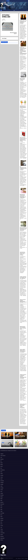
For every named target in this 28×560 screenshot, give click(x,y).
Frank (5, 38)
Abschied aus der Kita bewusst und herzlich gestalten (23, 107)
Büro (1, 468)
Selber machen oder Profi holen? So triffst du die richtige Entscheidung (23, 406)
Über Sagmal (26, 558)
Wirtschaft (2, 536)
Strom (1, 523)
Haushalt (2, 484)
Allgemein (2, 453)
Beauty (2, 462)
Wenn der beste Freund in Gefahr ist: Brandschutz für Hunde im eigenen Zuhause (23, 139)
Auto (1, 457)
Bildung (2, 464)
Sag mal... (3, 7)
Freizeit (2, 477)
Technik (2, 525)
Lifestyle (2, 493)
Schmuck (2, 518)
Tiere (1, 527)
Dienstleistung (17, 434)
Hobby (1, 486)
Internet (2, 489)
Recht (1, 514)
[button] (1, 558)
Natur (1, 507)
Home (16, 558)
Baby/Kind (2, 459)
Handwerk (2, 482)
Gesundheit (2, 480)
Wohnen (3, 442)
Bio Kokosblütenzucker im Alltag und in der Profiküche (8, 450)
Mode (1, 500)
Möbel (1, 498)
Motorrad (2, 502)
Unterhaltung (2, 532)
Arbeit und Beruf (3, 455)
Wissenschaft (2, 538)
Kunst (1, 491)
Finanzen (2, 475)
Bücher (2, 466)
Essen (1, 471)
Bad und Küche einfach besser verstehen (22, 79)
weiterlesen (23, 38)
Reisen (2, 434)
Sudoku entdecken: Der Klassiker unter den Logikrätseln (23, 277)
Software (2, 520)
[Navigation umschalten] (14, 10)
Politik (1, 511)
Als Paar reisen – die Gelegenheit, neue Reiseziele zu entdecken (7, 436)
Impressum (22, 558)
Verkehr (2, 534)
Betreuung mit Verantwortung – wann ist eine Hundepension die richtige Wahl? (23, 196)
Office (1, 509)
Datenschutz (19, 558)
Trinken (2, 529)
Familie (16, 442)
